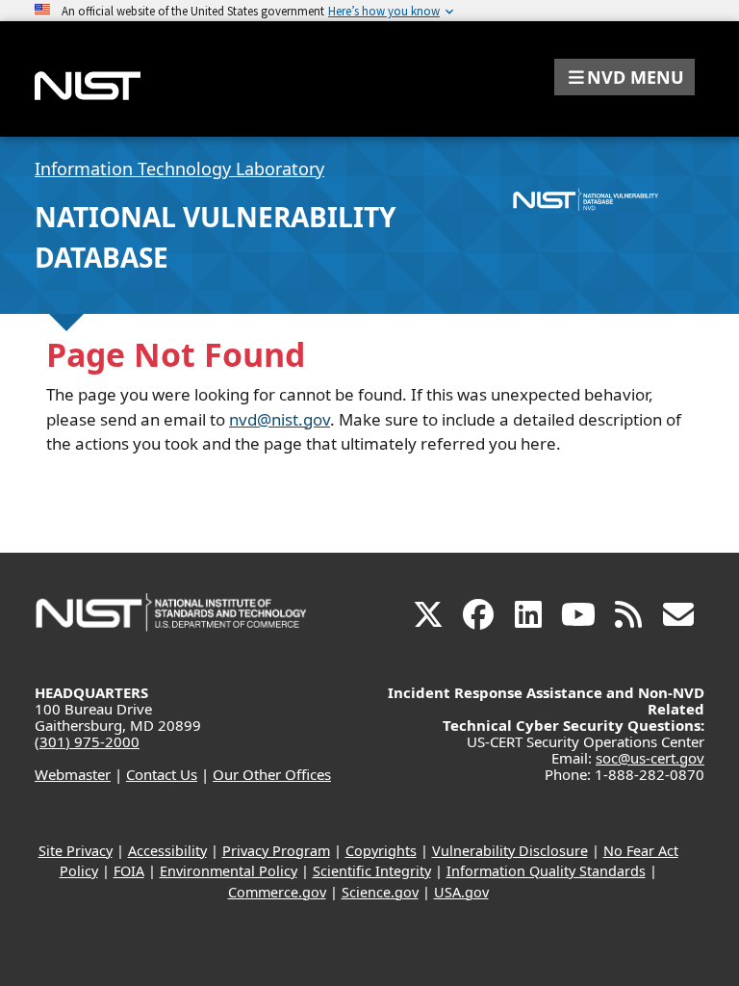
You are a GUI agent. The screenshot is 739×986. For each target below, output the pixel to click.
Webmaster (73, 774)
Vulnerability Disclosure (510, 851)
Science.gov (380, 892)
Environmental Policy (228, 871)
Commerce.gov (277, 892)
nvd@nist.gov (279, 419)
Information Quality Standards (546, 871)
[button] (624, 77)
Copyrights (381, 851)
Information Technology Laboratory (179, 168)
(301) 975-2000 (87, 741)
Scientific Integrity (372, 871)
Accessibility (167, 851)
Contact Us (161, 774)
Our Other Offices (272, 774)
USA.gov (461, 892)
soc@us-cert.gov (650, 757)
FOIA (129, 871)
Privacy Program (276, 851)
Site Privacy (75, 851)
